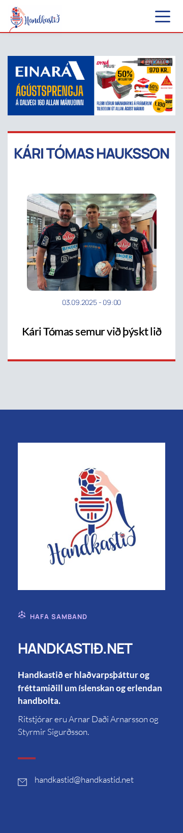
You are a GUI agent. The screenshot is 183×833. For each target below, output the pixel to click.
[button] (162, 16)
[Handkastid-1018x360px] (91, 85)
